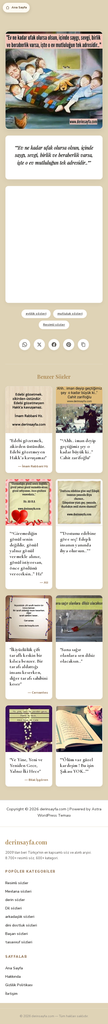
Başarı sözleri (16, 933)
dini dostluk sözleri (21, 925)
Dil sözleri (13, 908)
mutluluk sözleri (70, 313)
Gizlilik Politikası (19, 984)
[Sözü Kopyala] (83, 344)
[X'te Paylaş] (39, 344)
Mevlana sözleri (18, 891)
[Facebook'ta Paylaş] (54, 344)
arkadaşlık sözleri (19, 916)
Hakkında (13, 976)
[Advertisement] (54, 244)
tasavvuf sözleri (18, 942)
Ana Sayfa (19, 7)
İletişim (11, 993)
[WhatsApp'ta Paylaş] (24, 344)
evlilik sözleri (36, 313)
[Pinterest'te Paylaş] (68, 344)
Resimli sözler (54, 324)
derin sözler (15, 899)
